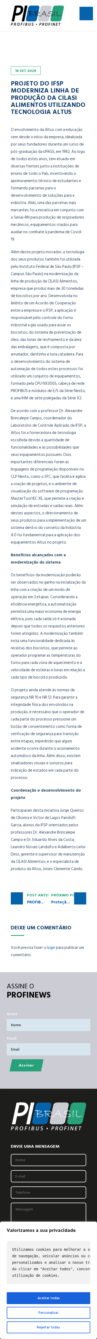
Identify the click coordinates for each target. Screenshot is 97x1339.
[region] (48, 1280)
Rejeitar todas (48, 1327)
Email (11, 1038)
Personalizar (48, 1313)
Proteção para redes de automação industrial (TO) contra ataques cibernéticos (68, 899)
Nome (12, 1014)
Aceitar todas (48, 1298)
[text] (48, 1262)
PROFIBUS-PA (37, 899)
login (51, 947)
